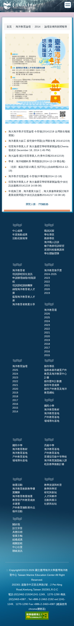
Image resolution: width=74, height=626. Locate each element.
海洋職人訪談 (51, 242)
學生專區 (49, 234)
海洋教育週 (50, 309)
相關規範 (17, 543)
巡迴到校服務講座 (54, 249)
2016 (47, 351)
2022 (47, 281)
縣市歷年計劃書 (53, 381)
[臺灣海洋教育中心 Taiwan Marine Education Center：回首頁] (37, 6)
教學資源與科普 (53, 484)
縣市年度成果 (51, 385)
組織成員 (17, 539)
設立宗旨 (17, 528)
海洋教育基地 (51, 413)
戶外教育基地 (51, 417)
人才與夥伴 (50, 496)
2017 (47, 347)
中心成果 (17, 230)
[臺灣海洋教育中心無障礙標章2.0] (37, 615)
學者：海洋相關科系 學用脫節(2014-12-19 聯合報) (36, 161)
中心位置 (17, 547)
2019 (47, 293)
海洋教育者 (18, 270)
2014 (37, 26)
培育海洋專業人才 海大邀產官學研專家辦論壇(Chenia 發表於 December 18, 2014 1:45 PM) (38, 148)
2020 (47, 289)
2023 (47, 277)
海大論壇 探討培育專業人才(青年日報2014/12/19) (36, 155)
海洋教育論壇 (23, 26)
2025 (47, 317)
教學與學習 (50, 488)
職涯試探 (49, 230)
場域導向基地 (51, 420)
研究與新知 (50, 492)
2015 (47, 355)
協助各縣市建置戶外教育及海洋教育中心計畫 (55, 373)
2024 (47, 321)
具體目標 (17, 532)
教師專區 (49, 238)
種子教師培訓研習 (54, 245)
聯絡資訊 (17, 550)
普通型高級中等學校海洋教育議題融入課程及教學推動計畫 (55, 460)
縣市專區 (49, 366)
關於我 (16, 524)
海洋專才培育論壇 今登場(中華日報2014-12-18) (35, 176)
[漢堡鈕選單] (67, 4)
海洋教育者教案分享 (23, 304)
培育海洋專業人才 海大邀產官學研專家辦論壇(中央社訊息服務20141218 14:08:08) (38, 183)
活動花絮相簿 (19, 238)
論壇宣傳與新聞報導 (55, 26)
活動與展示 (50, 499)
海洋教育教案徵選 (22, 496)
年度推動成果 (19, 234)
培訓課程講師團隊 (22, 285)
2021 (47, 285)
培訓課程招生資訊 (22, 274)
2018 (47, 343)
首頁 (9, 26)
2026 (47, 313)
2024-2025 (50, 274)
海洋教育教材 (51, 409)
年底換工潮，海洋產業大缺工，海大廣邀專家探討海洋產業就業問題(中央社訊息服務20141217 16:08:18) (38, 193)
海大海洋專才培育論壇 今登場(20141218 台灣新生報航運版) (39, 133)
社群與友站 (50, 503)
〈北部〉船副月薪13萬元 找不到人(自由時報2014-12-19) (38, 168)
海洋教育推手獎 (53, 270)
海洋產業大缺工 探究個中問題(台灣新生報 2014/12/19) (39, 140)
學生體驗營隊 (51, 253)
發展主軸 (17, 535)
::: (7, 570)
